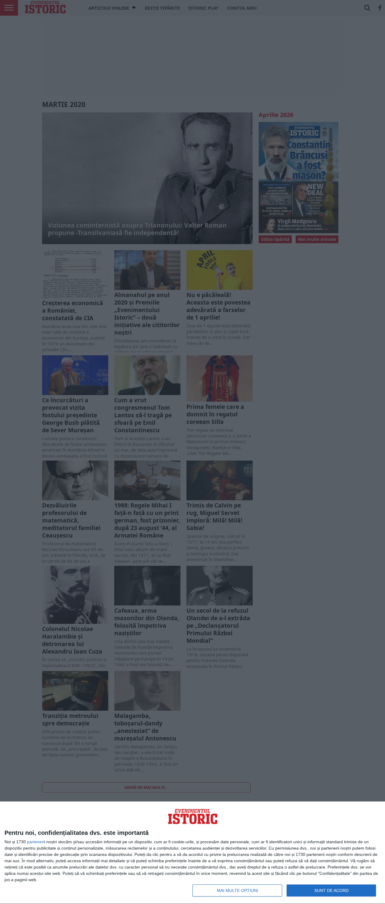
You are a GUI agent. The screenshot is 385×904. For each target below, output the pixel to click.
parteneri (35, 842)
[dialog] (192, 853)
